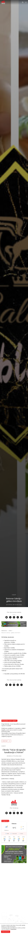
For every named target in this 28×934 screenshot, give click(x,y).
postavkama (13, 929)
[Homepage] (3, 2)
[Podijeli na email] (14, 617)
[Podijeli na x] (10, 617)
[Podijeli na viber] (21, 617)
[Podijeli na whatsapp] (18, 617)
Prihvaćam (5, 931)
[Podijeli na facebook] (6, 617)
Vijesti (14, 594)
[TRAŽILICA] (22, 2)
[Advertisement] (14, 703)
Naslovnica (4, 630)
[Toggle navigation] (26, 2)
